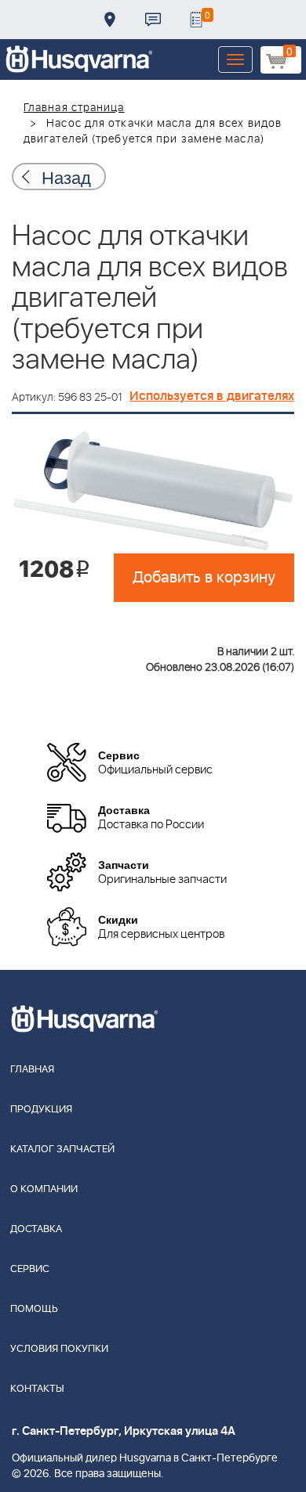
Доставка (110, 19)
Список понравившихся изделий (196, 19)
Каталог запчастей (62, 1149)
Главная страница (74, 108)
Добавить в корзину (204, 577)
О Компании (44, 1189)
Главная (32, 1069)
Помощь (34, 1309)
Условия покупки (59, 1349)
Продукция (41, 1109)
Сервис (29, 1269)
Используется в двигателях (211, 396)
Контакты (153, 19)
